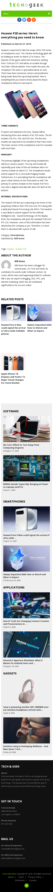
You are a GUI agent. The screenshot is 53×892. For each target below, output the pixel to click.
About (11, 877)
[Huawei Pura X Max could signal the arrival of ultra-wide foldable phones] (13, 312)
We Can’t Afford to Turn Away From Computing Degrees (21, 446)
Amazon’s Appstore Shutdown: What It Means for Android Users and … (23, 662)
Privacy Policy (34, 877)
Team (21, 877)
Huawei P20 (20, 249)
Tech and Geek (9, 873)
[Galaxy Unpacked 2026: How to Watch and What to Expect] (39, 312)
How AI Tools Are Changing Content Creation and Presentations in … (26, 622)
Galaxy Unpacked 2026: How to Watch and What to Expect (39, 327)
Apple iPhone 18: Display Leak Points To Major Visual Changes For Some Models (13, 378)
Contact (33, 880)
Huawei (10, 249)
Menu (5, 13)
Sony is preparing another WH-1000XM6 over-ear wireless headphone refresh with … (26, 708)
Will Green (19, 238)
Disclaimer (20, 880)
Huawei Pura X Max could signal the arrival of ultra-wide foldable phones (13, 329)
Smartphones (17, 235)
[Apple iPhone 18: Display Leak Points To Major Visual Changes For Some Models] (13, 361)
